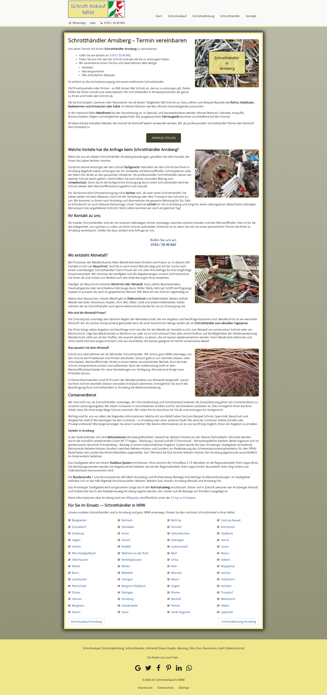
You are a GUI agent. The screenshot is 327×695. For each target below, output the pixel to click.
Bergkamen (79, 520)
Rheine (175, 592)
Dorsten (176, 527)
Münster (176, 573)
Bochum (127, 520)
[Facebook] (158, 667)
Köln (174, 566)
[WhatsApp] (189, 667)
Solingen (127, 579)
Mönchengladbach (84, 553)
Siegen (175, 586)
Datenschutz (165, 688)
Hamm (126, 540)
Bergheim (78, 605)
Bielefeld (127, 573)
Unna (174, 560)
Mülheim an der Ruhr (135, 553)
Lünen (225, 546)
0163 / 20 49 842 (114, 23)
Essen (125, 533)
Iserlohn (226, 586)
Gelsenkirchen (180, 533)
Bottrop (176, 520)
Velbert (225, 560)
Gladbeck (227, 533)
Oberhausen (80, 560)
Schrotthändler (230, 16)
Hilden (225, 605)
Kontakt (251, 16)
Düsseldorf (79, 527)
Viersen (77, 599)
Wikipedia (132, 498)
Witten (126, 566)
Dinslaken (128, 527)
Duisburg (78, 533)
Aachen (225, 573)
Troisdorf (227, 592)
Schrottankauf (177, 16)
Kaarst (76, 612)
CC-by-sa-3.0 (179, 498)
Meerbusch (228, 599)
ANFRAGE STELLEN (163, 138)
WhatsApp (79, 23)
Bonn (75, 573)
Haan (125, 612)
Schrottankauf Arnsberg (86, 621)
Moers (225, 553)
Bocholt (176, 599)
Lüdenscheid (179, 546)
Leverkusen (79, 579)
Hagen (76, 540)
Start (159, 16)
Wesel (76, 566)
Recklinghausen (132, 560)
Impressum (145, 688)
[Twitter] (148, 667)
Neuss (175, 579)
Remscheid (79, 586)
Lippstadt (227, 612)
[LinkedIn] (179, 667)
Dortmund (228, 527)
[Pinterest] (168, 667)
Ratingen (127, 592)
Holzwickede (130, 605)
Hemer (175, 605)
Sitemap (183, 688)
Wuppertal (228, 566)
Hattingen (177, 540)
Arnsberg (128, 599)
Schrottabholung (203, 16)
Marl (174, 553)
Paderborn (228, 579)
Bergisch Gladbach (134, 586)
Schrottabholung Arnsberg (239, 621)
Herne (225, 540)
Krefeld (126, 546)
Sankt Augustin (180, 612)
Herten (76, 546)
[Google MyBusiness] (138, 667)
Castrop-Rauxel (230, 520)
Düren (76, 592)
